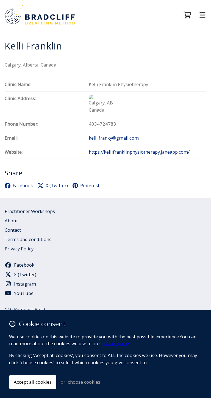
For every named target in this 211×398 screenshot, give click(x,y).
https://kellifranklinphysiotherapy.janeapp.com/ (139, 152)
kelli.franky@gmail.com (114, 138)
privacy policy (115, 343)
